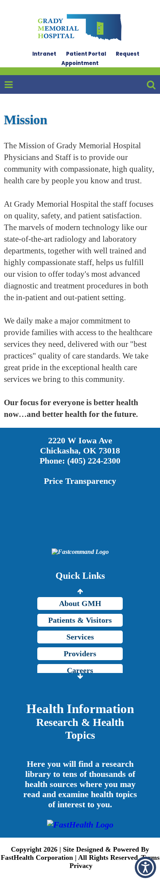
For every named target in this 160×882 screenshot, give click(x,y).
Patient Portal (86, 54)
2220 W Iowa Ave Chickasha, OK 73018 (80, 445)
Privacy (81, 866)
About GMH (80, 603)
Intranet (44, 54)
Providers (80, 653)
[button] (145, 867)
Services (80, 637)
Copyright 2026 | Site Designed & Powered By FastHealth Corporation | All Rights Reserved (75, 853)
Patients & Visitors (80, 620)
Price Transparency (80, 481)
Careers (80, 670)
